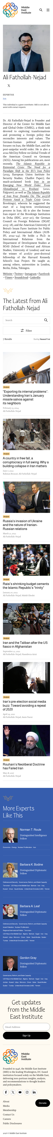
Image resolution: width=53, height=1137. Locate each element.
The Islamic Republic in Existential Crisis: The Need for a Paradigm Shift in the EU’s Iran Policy (26, 167)
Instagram (31, 273)
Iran (4, 98)
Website (8, 273)
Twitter (18, 273)
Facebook (44, 273)
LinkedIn (35, 277)
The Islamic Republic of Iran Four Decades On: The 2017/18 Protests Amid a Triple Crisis (26, 196)
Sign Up (26, 1035)
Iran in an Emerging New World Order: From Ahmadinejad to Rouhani (26, 185)
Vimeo (9, 277)
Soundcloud (21, 277)
